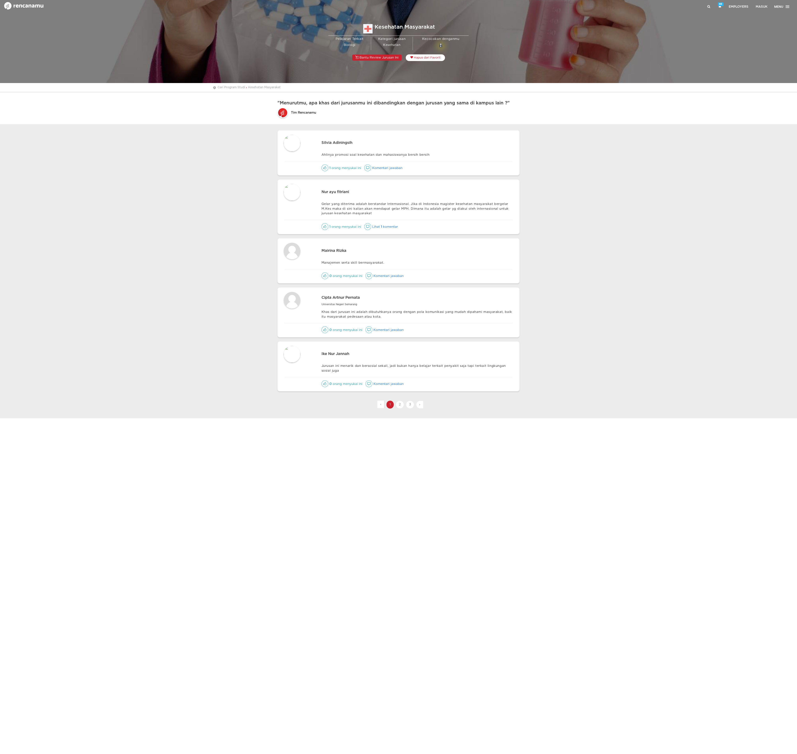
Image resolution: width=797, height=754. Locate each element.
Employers (738, 6)
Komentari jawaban (386, 168)
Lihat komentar (384, 226)
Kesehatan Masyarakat (264, 87)
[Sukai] (324, 168)
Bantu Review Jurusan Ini (378, 57)
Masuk (762, 6)
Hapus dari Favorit (427, 57)
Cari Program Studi (231, 87)
